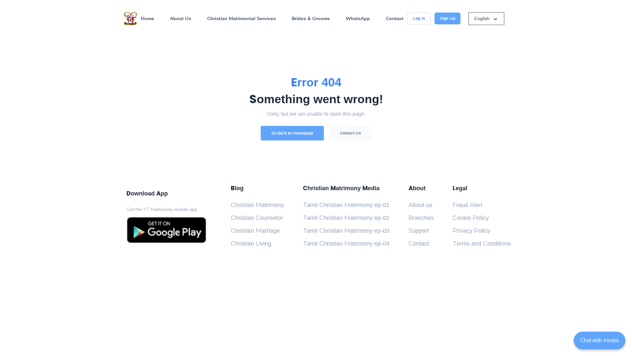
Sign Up (447, 18)
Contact (395, 18)
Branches (421, 218)
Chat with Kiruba (599, 340)
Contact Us (350, 133)
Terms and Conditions (482, 243)
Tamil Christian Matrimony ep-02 (346, 218)
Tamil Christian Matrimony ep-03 (346, 230)
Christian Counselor (257, 218)
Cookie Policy (471, 218)
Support (418, 230)
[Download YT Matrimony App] (166, 230)
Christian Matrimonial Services (241, 18)
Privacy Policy (471, 230)
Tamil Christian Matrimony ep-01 (346, 205)
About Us (180, 18)
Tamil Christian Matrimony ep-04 (346, 243)
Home (147, 18)
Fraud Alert (467, 205)
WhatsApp (358, 18)
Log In (419, 18)
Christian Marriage (255, 230)
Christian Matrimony (257, 205)
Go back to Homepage (292, 133)
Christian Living (251, 243)
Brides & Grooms (311, 18)
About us (420, 205)
